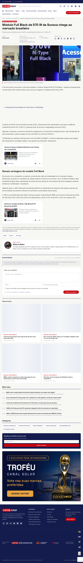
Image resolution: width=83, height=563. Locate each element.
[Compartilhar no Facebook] (61, 38)
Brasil (4, 235)
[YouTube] (71, 6)
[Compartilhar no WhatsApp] (55, 38)
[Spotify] (79, 6)
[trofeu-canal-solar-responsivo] (41, 476)
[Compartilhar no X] (64, 38)
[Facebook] (60, 6)
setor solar (18, 235)
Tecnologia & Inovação (8, 429)
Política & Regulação (38, 425)
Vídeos (55, 11)
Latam (23, 11)
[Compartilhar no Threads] (74, 38)
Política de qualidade (52, 519)
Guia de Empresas (42, 11)
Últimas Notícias (9, 11)
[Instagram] (64, 6)
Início (3, 18)
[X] (68, 6)
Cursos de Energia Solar (73, 12)
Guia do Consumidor (31, 11)
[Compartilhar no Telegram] (67, 38)
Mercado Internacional (24, 425)
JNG (16, 188)
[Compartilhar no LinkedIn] (58, 38)
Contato (49, 514)
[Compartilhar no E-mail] (71, 38)
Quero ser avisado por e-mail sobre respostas (18, 292)
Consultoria (15, 14)
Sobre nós (49, 512)
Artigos (17, 11)
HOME (3, 11)
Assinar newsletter (41, 445)
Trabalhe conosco (51, 521)
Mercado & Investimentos (12, 18)
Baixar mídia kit (70, 519)
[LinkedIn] (75, 6)
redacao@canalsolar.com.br (9, 231)
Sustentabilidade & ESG (65, 425)
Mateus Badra (5, 38)
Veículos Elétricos (6, 14)
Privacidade (50, 517)
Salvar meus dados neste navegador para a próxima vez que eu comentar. (27, 288)
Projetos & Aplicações (51, 425)
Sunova (11, 235)
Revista (50, 11)
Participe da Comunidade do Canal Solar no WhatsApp (24, 107)
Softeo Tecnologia (76, 560)
